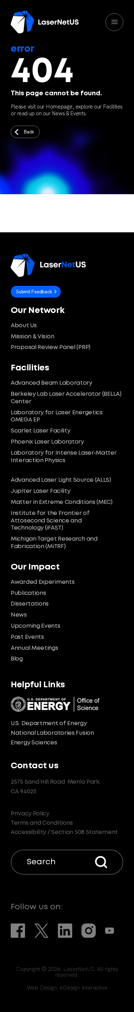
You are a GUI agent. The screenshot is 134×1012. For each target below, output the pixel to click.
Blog (17, 659)
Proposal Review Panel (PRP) (50, 347)
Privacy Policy (30, 813)
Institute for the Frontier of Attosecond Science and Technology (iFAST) (50, 521)
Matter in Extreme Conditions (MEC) (62, 502)
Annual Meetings (34, 648)
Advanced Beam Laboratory (51, 383)
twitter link (41, 931)
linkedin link (65, 931)
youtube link (109, 931)
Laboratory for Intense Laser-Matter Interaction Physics (64, 456)
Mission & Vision (32, 336)
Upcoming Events (35, 626)
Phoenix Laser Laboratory (47, 442)
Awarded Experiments (42, 582)
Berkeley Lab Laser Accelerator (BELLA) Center (66, 397)
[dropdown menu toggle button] (114, 22)
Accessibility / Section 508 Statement (64, 832)
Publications (28, 593)
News (19, 615)
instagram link (88, 931)
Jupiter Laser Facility (40, 491)
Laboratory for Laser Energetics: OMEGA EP (57, 416)
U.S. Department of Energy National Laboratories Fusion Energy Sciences (52, 733)
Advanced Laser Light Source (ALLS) (61, 480)
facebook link (18, 931)
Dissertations (30, 604)
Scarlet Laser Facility (40, 431)
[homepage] (45, 22)
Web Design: (67, 988)
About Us (24, 325)
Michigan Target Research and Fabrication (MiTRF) (54, 542)
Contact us (34, 766)
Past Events (27, 637)
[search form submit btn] (101, 862)
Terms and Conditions (42, 823)
